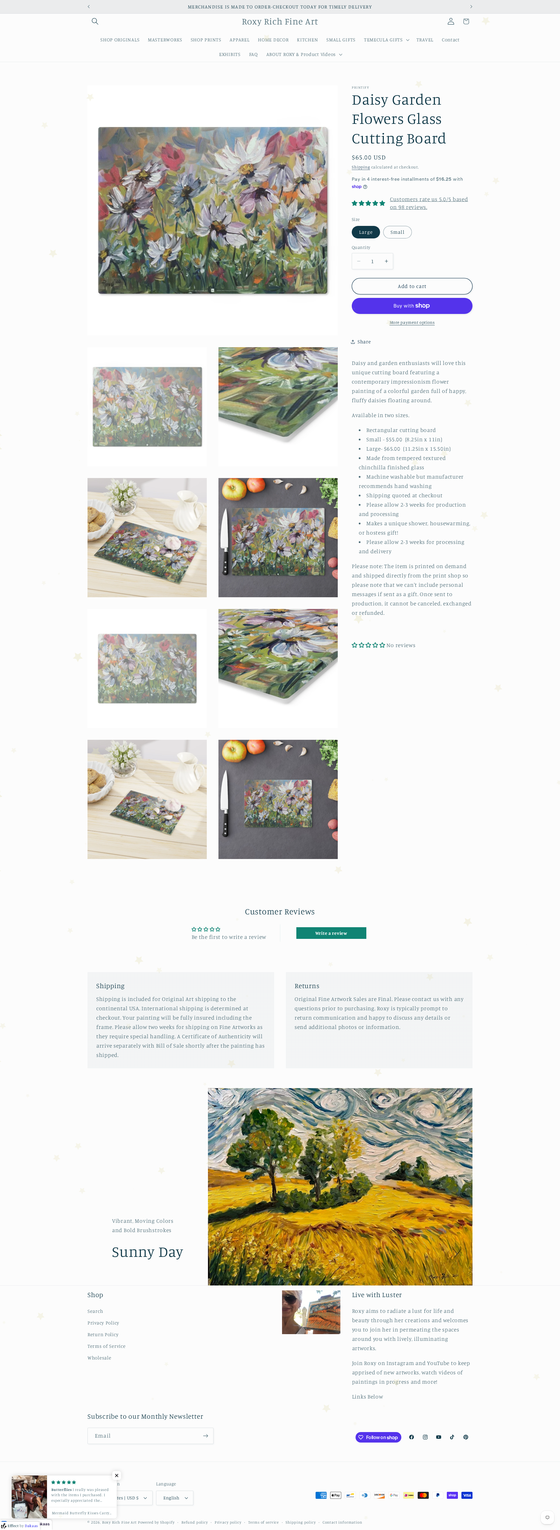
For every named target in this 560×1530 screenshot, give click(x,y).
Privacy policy (228, 1522)
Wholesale (99, 1358)
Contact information (342, 1522)
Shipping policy (301, 1522)
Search (95, 1311)
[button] (95, 21)
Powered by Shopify (156, 1522)
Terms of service (263, 1522)
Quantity (361, 247)
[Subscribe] (205, 1436)
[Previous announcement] (88, 6)
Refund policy (194, 1522)
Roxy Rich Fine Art (119, 1522)
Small (398, 232)
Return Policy (103, 1334)
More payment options (412, 322)
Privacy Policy (103, 1323)
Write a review (331, 933)
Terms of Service (107, 1346)
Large (366, 232)
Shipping (361, 166)
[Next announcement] (471, 6)
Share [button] (364, 342)
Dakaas (43, 1524)
